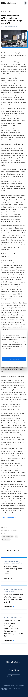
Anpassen (13, 364)
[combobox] (16, 675)
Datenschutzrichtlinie (9, 685)
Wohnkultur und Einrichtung (9, 530)
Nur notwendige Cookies (14, 355)
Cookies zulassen (14, 359)
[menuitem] (9, 685)
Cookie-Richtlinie (20, 685)
